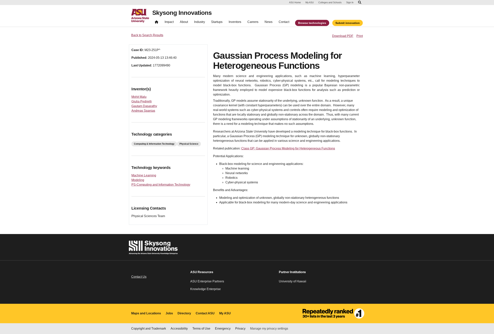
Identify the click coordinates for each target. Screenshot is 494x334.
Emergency (223, 328)
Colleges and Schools (330, 2)
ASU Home (295, 2)
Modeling (137, 180)
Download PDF (342, 36)
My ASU (309, 2)
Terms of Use (201, 328)
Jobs (169, 313)
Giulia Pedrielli (141, 101)
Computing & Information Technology (154, 144)
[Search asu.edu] (360, 2)
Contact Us (138, 276)
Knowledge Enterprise (205, 289)
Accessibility (179, 328)
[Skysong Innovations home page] (156, 23)
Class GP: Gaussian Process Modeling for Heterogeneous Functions (288, 148)
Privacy (240, 328)
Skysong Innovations (182, 13)
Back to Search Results (147, 35)
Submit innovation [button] (347, 22)
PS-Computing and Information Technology (160, 184)
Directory (184, 313)
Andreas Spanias (143, 110)
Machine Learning (143, 175)
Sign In (350, 2)
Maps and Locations (146, 313)
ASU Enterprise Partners (207, 281)
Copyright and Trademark (148, 328)
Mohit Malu (138, 96)
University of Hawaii (292, 281)
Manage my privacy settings (269, 328)
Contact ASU (205, 313)
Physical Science (188, 144)
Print (359, 36)
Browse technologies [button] (312, 22)
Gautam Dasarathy (144, 106)
